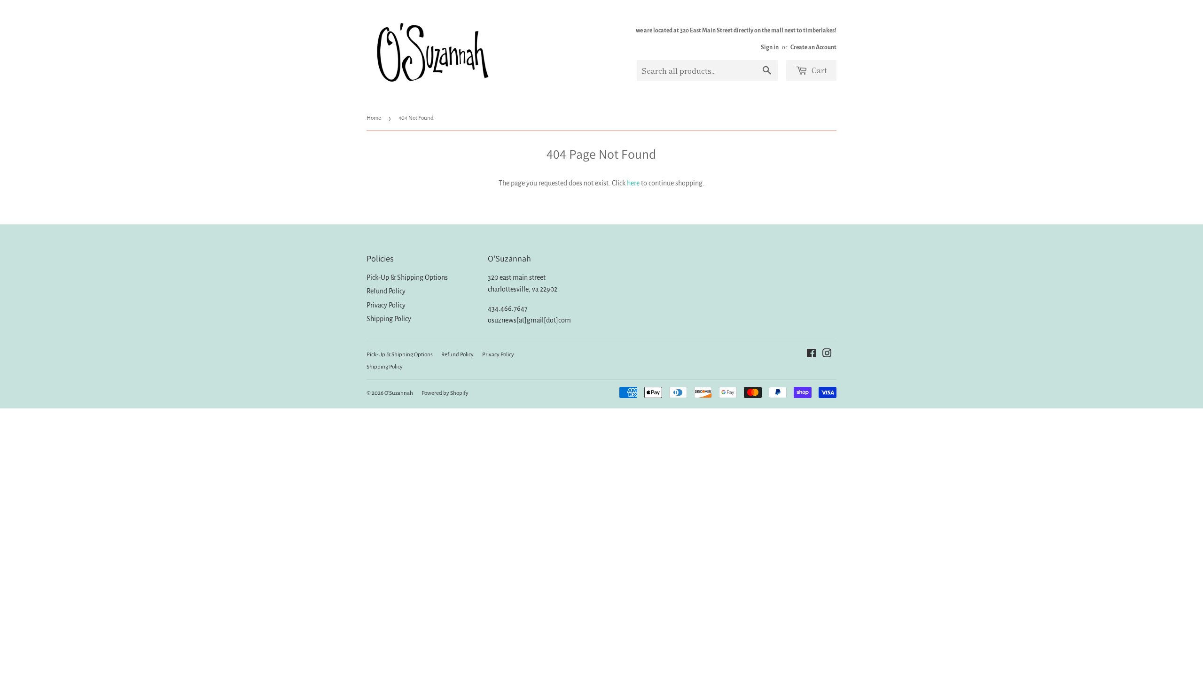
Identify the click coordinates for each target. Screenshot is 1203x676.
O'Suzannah (398, 393)
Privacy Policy (386, 305)
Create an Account (813, 47)
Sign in (770, 47)
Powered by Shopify (445, 393)
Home (374, 118)
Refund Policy (386, 291)
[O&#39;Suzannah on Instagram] (827, 354)
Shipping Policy (389, 319)
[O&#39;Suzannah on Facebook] (811, 354)
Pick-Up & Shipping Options (407, 277)
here (633, 183)
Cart (818, 70)
